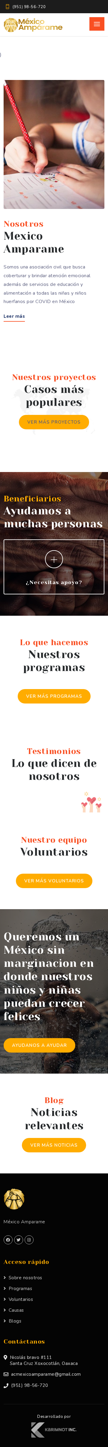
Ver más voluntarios (54, 881)
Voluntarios (21, 1299)
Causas (16, 1310)
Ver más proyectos (54, 422)
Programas (20, 1289)
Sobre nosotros (25, 1278)
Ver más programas (54, 696)
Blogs (15, 1321)
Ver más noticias (54, 1145)
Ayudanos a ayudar (39, 1045)
